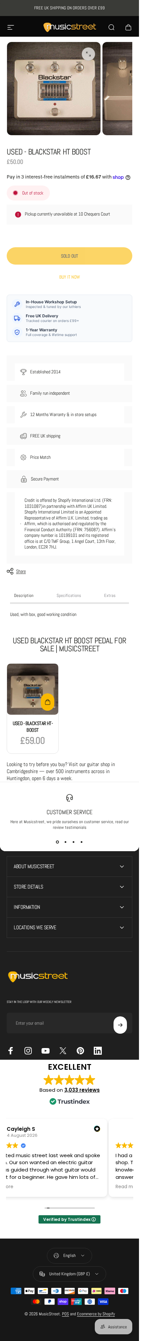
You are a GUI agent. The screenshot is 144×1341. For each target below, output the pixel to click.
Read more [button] (128, 1187)
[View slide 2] (66, 842)
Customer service (69, 812)
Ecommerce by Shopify (96, 1314)
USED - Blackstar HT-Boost (33, 726)
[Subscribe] (120, 1025)
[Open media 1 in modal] (88, 54)
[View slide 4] (82, 842)
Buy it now (69, 277)
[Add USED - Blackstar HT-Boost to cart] (47, 702)
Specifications (69, 595)
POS (65, 1314)
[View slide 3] (74, 842)
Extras (110, 595)
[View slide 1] (58, 842)
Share (21, 571)
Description (23, 595)
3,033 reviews (82, 1089)
